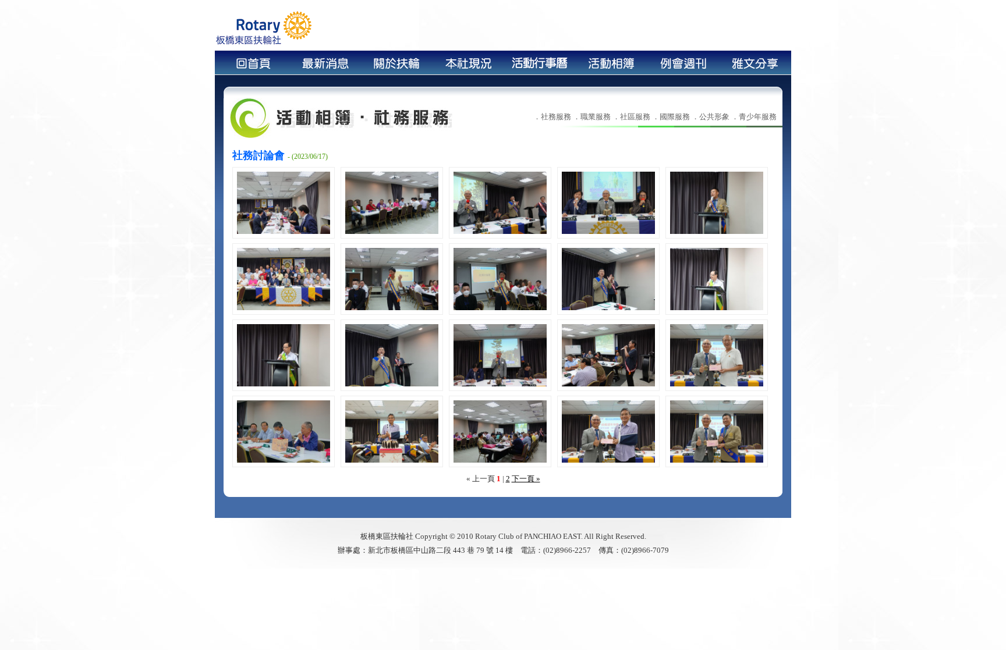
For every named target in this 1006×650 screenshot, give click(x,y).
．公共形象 (710, 116)
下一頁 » (526, 478)
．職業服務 (592, 116)
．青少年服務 (754, 116)
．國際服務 (671, 116)
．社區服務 (631, 116)
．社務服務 (552, 116)
